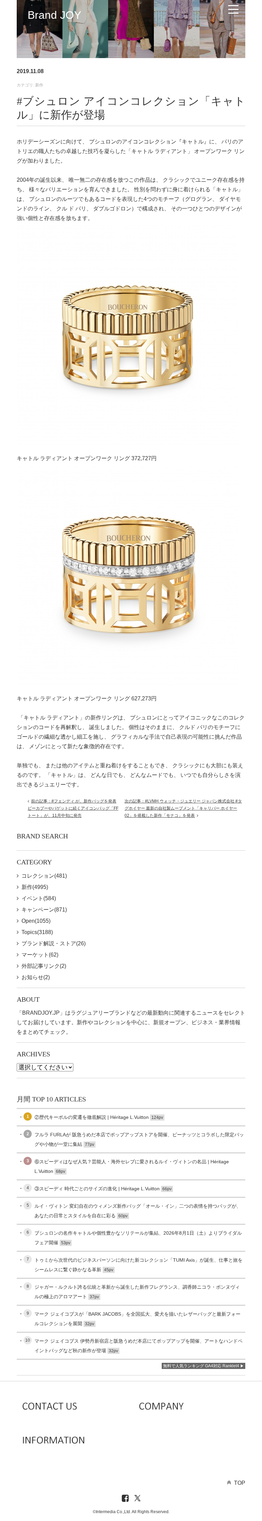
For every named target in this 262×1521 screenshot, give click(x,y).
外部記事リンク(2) (43, 966)
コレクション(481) (44, 876)
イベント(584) (38, 898)
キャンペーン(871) (44, 910)
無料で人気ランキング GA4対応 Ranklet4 (201, 1366)
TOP (239, 1483)
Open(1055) (35, 921)
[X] (137, 1499)
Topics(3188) (37, 932)
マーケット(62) (39, 955)
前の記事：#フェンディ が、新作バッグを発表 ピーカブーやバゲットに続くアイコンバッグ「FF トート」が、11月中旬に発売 (73, 808)
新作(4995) (34, 887)
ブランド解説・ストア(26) (53, 943)
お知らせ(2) (35, 977)
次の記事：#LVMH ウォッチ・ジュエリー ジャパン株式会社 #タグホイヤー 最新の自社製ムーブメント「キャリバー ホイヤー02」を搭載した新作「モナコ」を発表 (183, 808)
